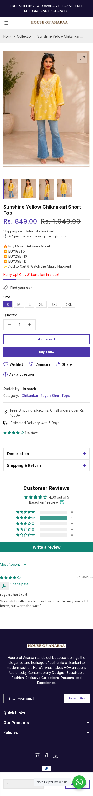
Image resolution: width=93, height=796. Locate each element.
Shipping (10, 231)
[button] (14, 432)
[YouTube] (55, 756)
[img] (10, 577)
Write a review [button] (47, 547)
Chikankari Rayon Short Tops (45, 395)
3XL (70, 304)
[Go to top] (84, 770)
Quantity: (10, 315)
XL (42, 304)
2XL (56, 304)
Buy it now (46, 352)
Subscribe (77, 698)
